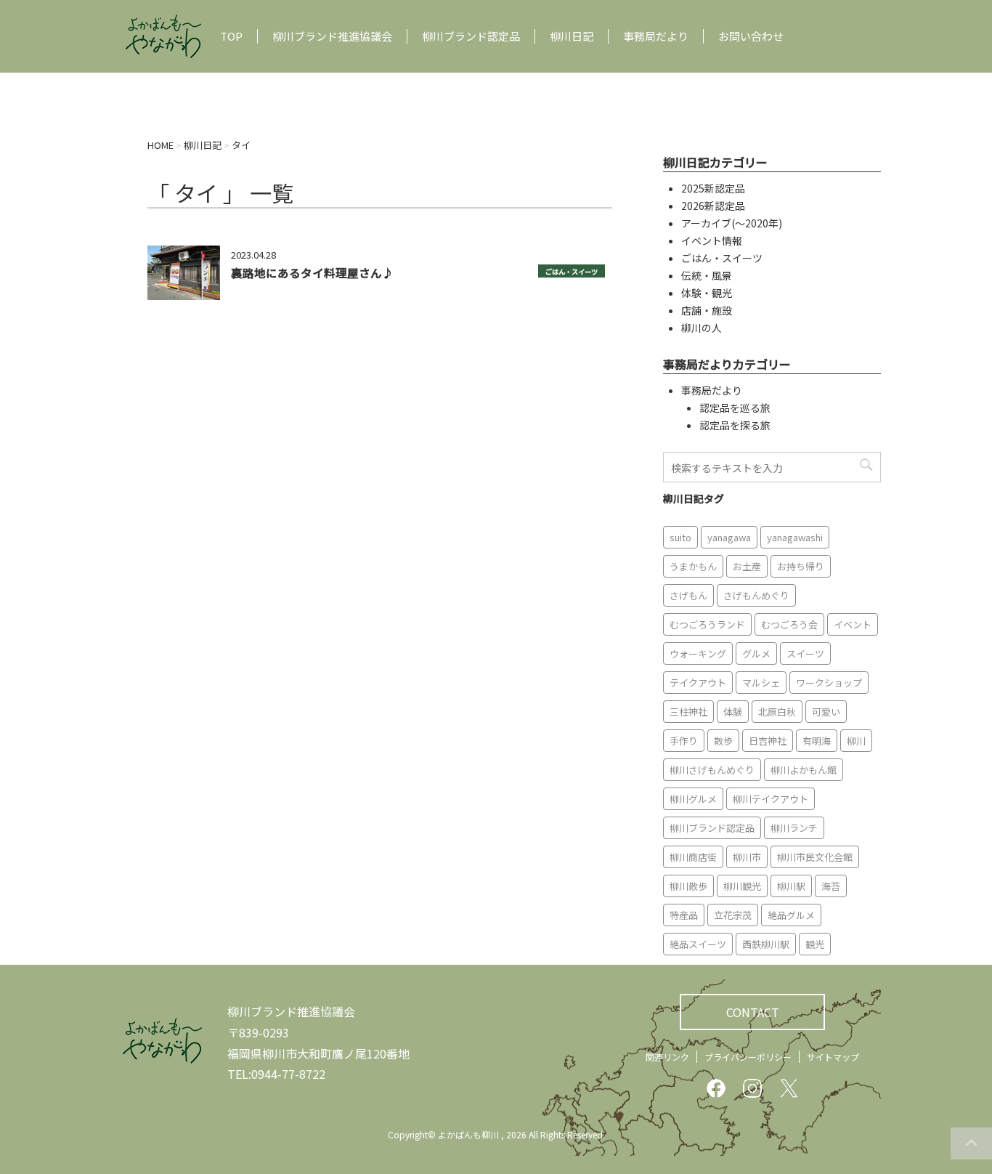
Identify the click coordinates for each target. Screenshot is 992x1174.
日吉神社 (767, 741)
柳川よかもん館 (804, 770)
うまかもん (693, 566)
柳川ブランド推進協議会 (332, 36)
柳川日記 (571, 36)
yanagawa (729, 537)
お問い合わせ (751, 36)
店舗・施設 (706, 310)
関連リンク (667, 1056)
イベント (852, 624)
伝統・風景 (706, 275)
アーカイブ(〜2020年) (731, 223)
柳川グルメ (693, 799)
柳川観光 (742, 886)
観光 (814, 944)
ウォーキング (698, 653)
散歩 (723, 741)
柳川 (856, 741)
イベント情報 (711, 240)
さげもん (688, 595)
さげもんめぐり (756, 595)
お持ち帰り (800, 566)
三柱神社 (688, 711)
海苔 (830, 886)
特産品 (684, 915)
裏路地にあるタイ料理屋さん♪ (312, 272)
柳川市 (747, 857)
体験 (732, 711)
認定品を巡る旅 (735, 407)
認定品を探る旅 (735, 425)
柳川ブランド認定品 (471, 36)
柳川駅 (791, 886)
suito (680, 537)
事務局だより (655, 36)
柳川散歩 (688, 886)
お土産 (747, 566)
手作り (684, 741)
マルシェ (761, 682)
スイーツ (805, 653)
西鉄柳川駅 (765, 944)
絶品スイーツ (698, 944)
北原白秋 (777, 711)
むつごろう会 (789, 624)
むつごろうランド (707, 624)
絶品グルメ (791, 915)
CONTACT (752, 1012)
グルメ (756, 653)
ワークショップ (829, 682)
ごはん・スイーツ (571, 272)
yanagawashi (795, 537)
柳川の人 (701, 327)
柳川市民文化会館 (815, 857)
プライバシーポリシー (748, 1056)
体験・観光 (706, 293)
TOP (231, 36)
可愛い (826, 711)
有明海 (816, 741)
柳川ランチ (794, 828)
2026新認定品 (713, 205)
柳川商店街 (693, 857)
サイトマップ (833, 1056)
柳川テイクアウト (770, 799)
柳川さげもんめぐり (712, 770)
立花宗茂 (733, 915)
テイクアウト (698, 682)
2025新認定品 (713, 188)
